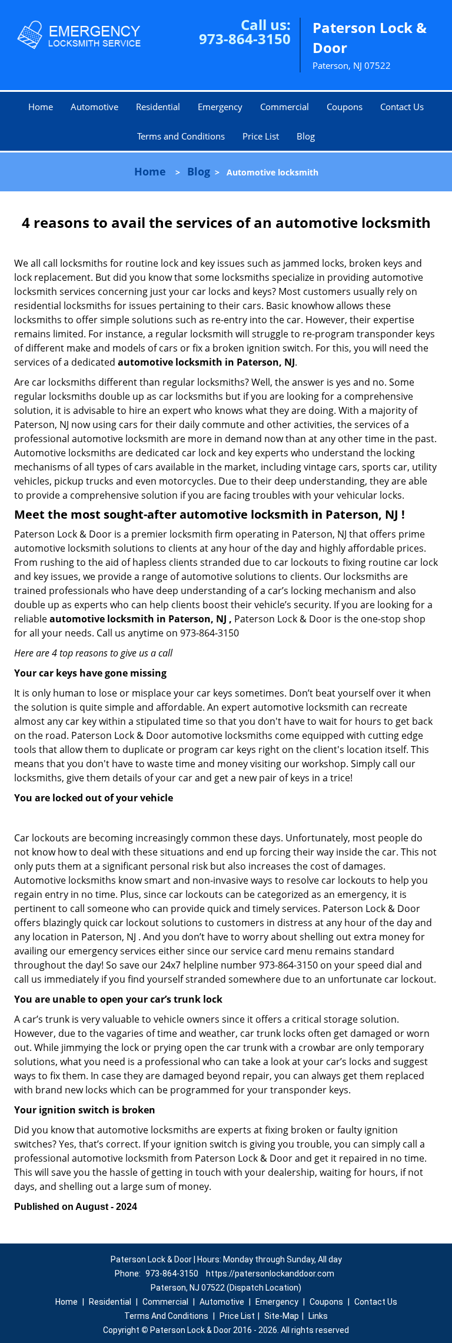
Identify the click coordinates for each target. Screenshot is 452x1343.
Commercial (284, 106)
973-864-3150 (245, 38)
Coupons (345, 106)
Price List (260, 136)
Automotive (94, 106)
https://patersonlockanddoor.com (270, 1273)
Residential (158, 106)
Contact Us (402, 106)
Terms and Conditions (181, 136)
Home (40, 106)
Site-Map (281, 1316)
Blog (306, 136)
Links (318, 1316)
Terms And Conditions (166, 1316)
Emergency (220, 106)
